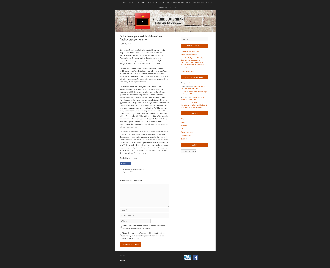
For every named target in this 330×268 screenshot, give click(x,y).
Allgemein (184, 119)
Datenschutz (123, 258)
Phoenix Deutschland (169, 19)
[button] (125, 163)
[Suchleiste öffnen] (175, 7)
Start (125, 3)
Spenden (208, 3)
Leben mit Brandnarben (188, 68)
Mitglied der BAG (127, 172)
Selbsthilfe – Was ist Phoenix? (168, 3)
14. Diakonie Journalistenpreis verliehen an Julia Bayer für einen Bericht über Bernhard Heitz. (194, 105)
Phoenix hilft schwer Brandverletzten (133, 169)
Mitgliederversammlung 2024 (190, 51)
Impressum (122, 255)
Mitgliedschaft (198, 3)
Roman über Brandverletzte (189, 54)
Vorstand (163, 8)
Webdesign (122, 260)
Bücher (183, 122)
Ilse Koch (183, 92)
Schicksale (142, 3)
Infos (182, 129)
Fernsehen (184, 125)
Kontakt (151, 3)
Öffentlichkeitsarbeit (187, 132)
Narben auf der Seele (187, 71)
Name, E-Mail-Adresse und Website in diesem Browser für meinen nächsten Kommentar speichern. (143, 226)
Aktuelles (132, 3)
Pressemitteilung (186, 136)
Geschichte (185, 3)
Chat (170, 8)
